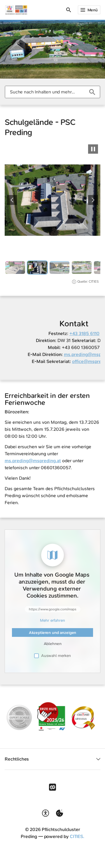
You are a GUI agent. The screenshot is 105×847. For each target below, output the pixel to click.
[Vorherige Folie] (12, 200)
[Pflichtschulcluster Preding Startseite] (16, 10)
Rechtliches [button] (17, 759)
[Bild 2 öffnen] (52, 200)
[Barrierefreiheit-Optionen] (45, 813)
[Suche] (68, 10)
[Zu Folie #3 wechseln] (59, 267)
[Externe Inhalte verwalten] (59, 813)
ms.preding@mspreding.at (33, 461)
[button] (52, 716)
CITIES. (77, 836)
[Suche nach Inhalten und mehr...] (92, 92)
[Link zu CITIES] (52, 787)
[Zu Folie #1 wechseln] (15, 267)
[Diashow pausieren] (93, 149)
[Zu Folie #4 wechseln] (81, 267)
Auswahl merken (56, 655)
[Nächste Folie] (93, 200)
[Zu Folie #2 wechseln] (37, 267)
